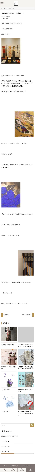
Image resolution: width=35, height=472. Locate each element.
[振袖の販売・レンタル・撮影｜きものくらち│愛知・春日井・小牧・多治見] (16, 2)
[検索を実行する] (32, 425)
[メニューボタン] (2, 3)
